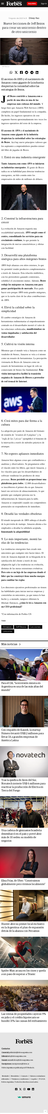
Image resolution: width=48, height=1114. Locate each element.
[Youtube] (28, 1089)
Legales (34, 1079)
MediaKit (5, 1076)
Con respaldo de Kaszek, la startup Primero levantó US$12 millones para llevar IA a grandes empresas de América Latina (22, 735)
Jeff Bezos (21, 627)
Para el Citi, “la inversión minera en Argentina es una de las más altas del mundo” (22, 686)
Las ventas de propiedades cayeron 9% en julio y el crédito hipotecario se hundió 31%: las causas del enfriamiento (24, 1017)
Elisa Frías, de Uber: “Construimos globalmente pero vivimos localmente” (23, 882)
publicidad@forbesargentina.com (20, 1052)
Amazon (7, 627)
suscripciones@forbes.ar (20, 1064)
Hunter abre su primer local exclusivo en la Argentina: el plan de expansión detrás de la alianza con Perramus (22, 927)
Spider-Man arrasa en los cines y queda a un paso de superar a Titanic (23, 972)
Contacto (24, 1076)
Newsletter (15, 1076)
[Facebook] (21, 72)
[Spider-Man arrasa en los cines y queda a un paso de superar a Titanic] (24, 952)
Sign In (44, 3)
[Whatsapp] (11, 72)
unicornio (7, 631)
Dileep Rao (34, 18)
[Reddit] (26, 72)
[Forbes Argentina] (14, 4)
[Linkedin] (37, 72)
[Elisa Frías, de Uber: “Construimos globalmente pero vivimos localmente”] (24, 862)
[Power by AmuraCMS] (24, 1097)
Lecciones (35, 627)
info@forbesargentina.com (17, 1056)
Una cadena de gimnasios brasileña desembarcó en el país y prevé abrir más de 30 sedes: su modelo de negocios (21, 835)
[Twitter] (16, 72)
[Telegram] (31, 72)
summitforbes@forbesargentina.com (20, 1060)
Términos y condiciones (20, 1079)
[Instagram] (24, 1089)
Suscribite (32, 4)
